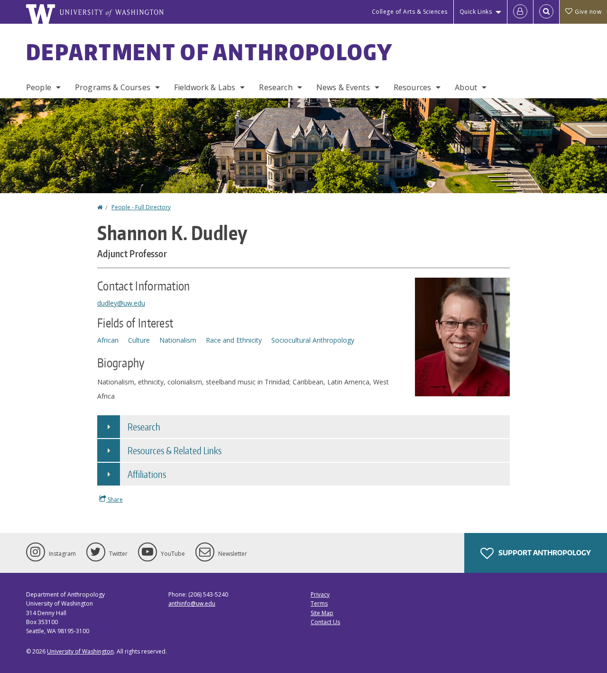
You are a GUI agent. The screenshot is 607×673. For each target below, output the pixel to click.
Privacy (320, 594)
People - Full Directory (141, 207)
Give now (588, 12)
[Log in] (520, 12)
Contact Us (325, 622)
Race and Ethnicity (234, 340)
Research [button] (144, 427)
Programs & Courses (112, 87)
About (466, 87)
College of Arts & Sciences (410, 12)
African (108, 340)
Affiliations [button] (147, 474)
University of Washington (80, 651)
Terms (319, 603)
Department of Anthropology (209, 52)
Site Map (322, 613)
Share (114, 499)
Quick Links (476, 12)
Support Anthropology (544, 553)
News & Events (343, 87)
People (38, 87)
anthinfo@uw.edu (191, 603)
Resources (412, 87)
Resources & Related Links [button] (174, 450)
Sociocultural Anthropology (312, 340)
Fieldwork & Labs (205, 87)
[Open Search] (546, 12)
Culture (139, 340)
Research (275, 87)
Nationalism (177, 340)
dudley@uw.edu (121, 303)
